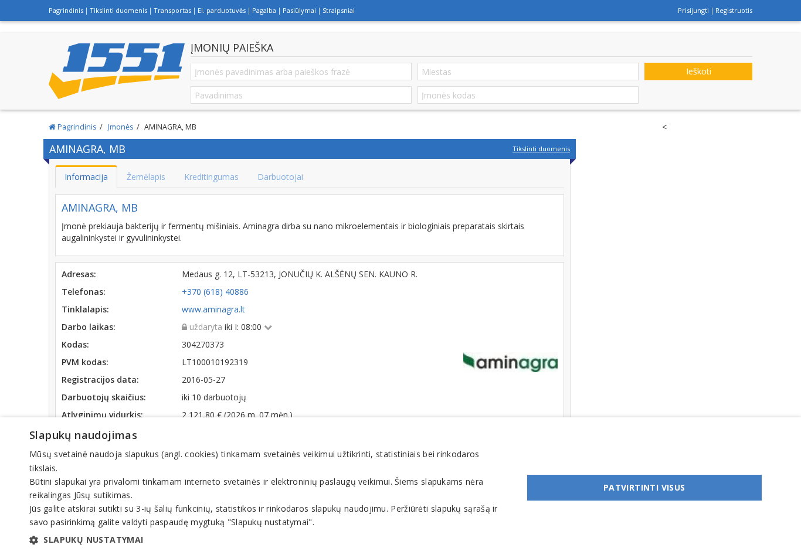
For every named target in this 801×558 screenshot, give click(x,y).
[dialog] (400, 487)
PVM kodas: (85, 362)
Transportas (172, 10)
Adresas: (79, 274)
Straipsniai (339, 10)
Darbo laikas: (89, 326)
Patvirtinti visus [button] (644, 487)
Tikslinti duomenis (118, 10)
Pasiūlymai (299, 10)
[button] (268, 540)
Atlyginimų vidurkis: (102, 414)
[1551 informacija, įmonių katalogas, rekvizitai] (117, 71)
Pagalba (264, 10)
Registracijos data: (100, 379)
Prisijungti (693, 10)
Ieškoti (698, 71)
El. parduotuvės (222, 10)
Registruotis (733, 10)
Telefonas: (84, 291)
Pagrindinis (66, 10)
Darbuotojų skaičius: (104, 397)
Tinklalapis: (85, 309)
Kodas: (75, 344)
